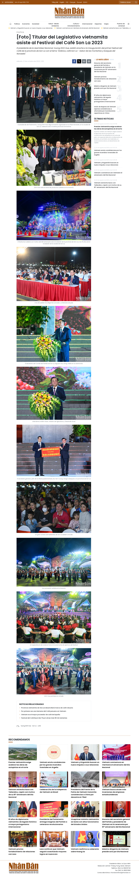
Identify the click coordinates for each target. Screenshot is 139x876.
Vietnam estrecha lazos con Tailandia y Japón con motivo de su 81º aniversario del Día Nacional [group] (48, 28)
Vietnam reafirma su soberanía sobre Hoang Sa (85, 850)
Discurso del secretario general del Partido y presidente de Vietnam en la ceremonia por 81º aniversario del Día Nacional (105, 67)
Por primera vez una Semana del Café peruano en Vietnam (43, 711)
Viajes (106, 24)
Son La (34, 726)
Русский (79, 2)
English (62, 2)
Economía (26, 24)
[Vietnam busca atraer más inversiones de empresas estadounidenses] (116, 779)
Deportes (98, 24)
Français (72, 2)
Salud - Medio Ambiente (54, 24)
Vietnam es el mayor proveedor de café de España (40, 714)
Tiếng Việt (55, 2)
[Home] (10, 24)
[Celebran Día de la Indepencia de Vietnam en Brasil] (54, 779)
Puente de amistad (121, 24)
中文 (67, 2)
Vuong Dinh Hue (26, 726)
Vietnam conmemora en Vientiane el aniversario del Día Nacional (108, 174)
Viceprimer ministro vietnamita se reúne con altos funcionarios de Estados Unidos (85, 822)
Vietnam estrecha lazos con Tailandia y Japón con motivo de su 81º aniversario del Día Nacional (107, 185)
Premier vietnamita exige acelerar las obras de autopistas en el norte (108, 127)
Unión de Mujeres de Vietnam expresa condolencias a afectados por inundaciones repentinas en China (105, 110)
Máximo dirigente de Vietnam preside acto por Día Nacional (105, 87)
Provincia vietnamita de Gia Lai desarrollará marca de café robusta (47, 708)
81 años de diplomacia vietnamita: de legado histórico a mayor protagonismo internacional (104, 98)
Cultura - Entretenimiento (74, 24)
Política (17, 24)
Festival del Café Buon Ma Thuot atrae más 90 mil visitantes (44, 718)
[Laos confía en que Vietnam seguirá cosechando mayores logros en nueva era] (54, 839)
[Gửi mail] (84, 61)
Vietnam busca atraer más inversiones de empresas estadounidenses (114, 792)
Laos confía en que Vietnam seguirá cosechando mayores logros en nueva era (53, 851)
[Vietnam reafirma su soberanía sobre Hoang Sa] (85, 839)
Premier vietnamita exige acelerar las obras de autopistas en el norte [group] (107, 28)
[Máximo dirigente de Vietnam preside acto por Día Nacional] (116, 839)
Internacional (87, 24)
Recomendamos (19, 739)
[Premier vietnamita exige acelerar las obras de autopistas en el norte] (23, 752)
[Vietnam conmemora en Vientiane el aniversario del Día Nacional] (116, 752)
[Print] (89, 61)
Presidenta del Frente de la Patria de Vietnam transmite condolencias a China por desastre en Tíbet (83, 793)
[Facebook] (74, 61)
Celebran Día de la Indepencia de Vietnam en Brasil (53, 790)
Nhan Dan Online (69, 13)
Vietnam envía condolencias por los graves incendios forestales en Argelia (108, 152)
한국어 (85, 2)
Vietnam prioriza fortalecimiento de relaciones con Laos (105, 79)
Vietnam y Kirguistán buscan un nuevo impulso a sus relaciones (106, 164)
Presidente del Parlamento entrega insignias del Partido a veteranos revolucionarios (53, 822)
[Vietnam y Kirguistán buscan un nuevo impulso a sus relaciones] (85, 752)
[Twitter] (79, 61)
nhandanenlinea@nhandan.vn (120, 873)
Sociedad (35, 24)
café (39, 726)
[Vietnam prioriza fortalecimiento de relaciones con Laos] (23, 839)
